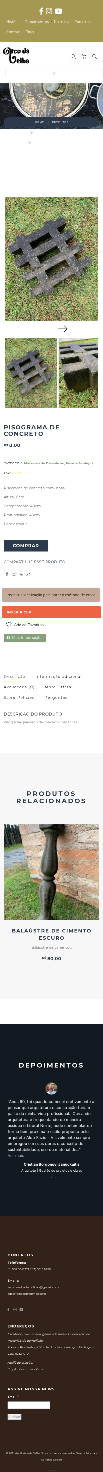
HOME (39, 122)
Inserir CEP (19, 612)
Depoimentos (36, 21)
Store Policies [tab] (19, 697)
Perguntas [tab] (56, 697)
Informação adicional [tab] (59, 676)
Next (63, 329)
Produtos (60, 122)
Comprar (26, 546)
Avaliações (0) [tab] (19, 687)
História (13, 21)
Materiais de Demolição (55, 132)
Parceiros (82, 21)
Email (13, 1397)
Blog (30, 32)
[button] (73, 57)
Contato (13, 32)
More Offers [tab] (58, 687)
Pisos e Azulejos (79, 463)
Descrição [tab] (15, 676)
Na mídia (61, 21)
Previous (40, 329)
